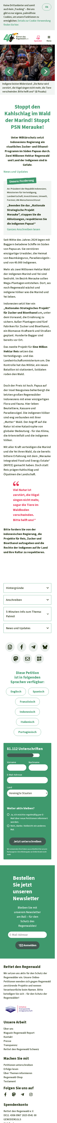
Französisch (27, 702)
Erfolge (11, 1069)
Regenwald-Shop (13, 1077)
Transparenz (10, 1045)
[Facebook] (5, 1095)
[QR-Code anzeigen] (39, 658)
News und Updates (16, 172)
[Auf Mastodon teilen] (15, 658)
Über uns (8, 1028)
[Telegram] (22, 1095)
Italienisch (27, 722)
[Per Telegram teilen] (33, 647)
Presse (7, 1041)
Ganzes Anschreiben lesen (23, 229)
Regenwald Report (19, 1033)
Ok (46, 7)
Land (9, 787)
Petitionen (18, 1065)
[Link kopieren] (10, 647)
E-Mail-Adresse (14, 774)
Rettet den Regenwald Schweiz (21, 1049)
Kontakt (8, 1037)
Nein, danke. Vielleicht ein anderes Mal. (28, 827)
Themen (18, 1073)
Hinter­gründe (15, 588)
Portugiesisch (27, 732)
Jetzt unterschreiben (27, 841)
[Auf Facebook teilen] (21, 647)
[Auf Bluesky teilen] (45, 647)
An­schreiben (14, 600)
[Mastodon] (14, 1095)
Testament (10, 1081)
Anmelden (29, 945)
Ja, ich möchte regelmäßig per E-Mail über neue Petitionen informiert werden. (29, 818)
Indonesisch (27, 712)
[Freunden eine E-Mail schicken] (27, 658)
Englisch (16, 692)
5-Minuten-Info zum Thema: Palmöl (23, 614)
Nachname (34, 762)
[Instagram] (31, 1095)
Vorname (11, 762)
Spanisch (38, 692)
